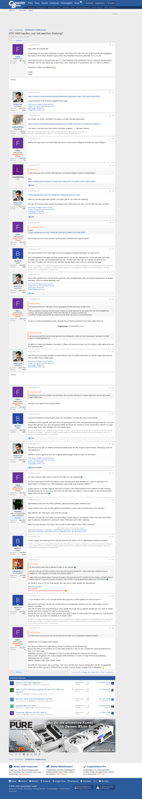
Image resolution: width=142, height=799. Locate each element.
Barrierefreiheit (64, 789)
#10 (113, 299)
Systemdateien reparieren (61, 530)
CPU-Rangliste (110, 7)
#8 (113, 249)
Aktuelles (12, 10)
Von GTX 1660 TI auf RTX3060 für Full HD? (34, 699)
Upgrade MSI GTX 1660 (26, 705)
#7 (113, 223)
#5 (113, 165)
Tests (37, 3)
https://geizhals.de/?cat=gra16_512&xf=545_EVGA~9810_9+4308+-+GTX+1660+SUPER (61, 181)
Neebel (18, 715)
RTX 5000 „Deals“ (55, 7)
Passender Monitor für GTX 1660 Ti (31, 712)
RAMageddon (42, 7)
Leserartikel (22, 10)
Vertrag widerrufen (39, 789)
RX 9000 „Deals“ (69, 7)
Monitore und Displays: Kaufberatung (41, 715)
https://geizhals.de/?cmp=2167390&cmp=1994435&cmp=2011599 (54, 195)
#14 (113, 444)
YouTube (105, 781)
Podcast (32, 7)
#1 (113, 45)
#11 (113, 352)
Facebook (46, 781)
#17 (113, 537)
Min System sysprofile (34, 586)
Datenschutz (13, 791)
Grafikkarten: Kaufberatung (41, 685)
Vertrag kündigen (52, 789)
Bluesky (35, 781)
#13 (113, 414)
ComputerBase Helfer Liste (36, 110)
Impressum (12, 789)
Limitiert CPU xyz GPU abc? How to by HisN (41, 106)
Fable (12, 37)
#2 (113, 92)
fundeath (107, 707)
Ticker (30, 3)
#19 (113, 596)
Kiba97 (18, 685)
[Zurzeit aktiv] (18, 258)
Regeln (30, 10)
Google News (60, 781)
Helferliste (49, 530)
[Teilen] (110, 45)
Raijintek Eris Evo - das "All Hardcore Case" (73, 532)
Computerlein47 (21, 701)
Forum (76, 3)
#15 (113, 473)
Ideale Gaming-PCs (84, 7)
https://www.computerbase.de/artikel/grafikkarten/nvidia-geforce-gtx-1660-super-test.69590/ (64, 96)
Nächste (18, 41)
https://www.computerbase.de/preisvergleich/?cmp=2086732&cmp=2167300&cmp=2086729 (64, 124)
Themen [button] (44, 3)
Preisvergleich (66, 3)
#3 (113, 115)
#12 (113, 387)
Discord (24, 781)
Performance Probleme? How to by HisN (40, 104)
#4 (113, 139)
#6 (113, 191)
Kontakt (20, 789)
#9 (113, 274)
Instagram (74, 781)
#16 (113, 500)
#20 (113, 628)
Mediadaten (28, 789)
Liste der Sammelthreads (79, 530)
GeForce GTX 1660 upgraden (28, 682)
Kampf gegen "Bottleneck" (36, 108)
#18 (113, 559)
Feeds (13, 781)
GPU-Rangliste (98, 7)
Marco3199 (19, 708)
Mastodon (87, 781)
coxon (108, 714)
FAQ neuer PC (40, 530)
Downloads (54, 3)
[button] (16, 10)
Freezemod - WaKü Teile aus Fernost (47, 532)
